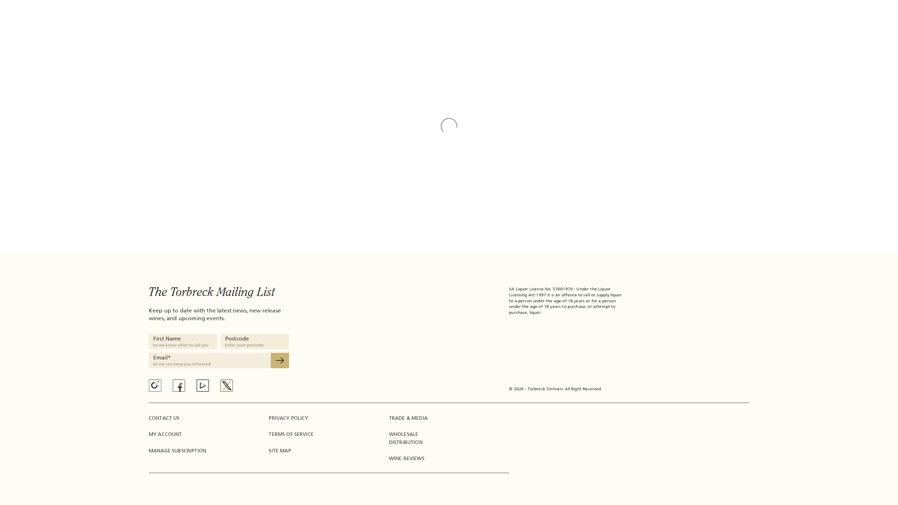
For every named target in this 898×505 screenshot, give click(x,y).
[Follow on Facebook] (179, 385)
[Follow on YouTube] (202, 385)
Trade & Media (408, 418)
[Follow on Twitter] (226, 385)
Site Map (280, 451)
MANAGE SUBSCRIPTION (177, 451)
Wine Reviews (406, 459)
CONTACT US (164, 418)
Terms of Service (291, 434)
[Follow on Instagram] (155, 385)
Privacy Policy (288, 418)
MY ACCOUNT (165, 434)
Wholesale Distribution (406, 438)
